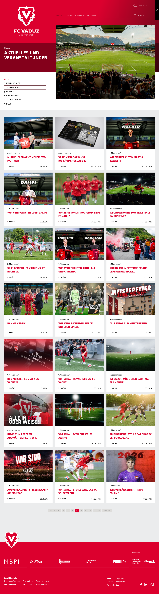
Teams (68, 16)
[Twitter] (146, 584)
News (59, 16)
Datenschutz (111, 585)
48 (99, 510)
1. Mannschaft (12, 83)
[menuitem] (60, 17)
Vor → (107, 510)
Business (92, 16)
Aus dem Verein (12, 100)
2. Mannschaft (12, 87)
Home (108, 578)
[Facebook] (141, 584)
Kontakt (109, 582)
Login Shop (120, 578)
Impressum (120, 582)
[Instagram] (152, 584)
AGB (117, 585)
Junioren (9, 91)
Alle (6, 79)
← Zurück (54, 510)
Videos (8, 104)
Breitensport (11, 95)
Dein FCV (79, 16)
